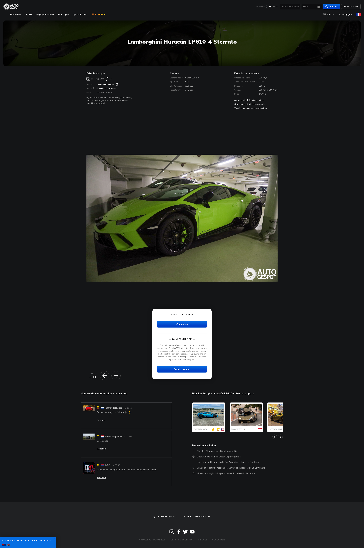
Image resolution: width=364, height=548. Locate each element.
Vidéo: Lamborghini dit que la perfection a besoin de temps (226, 473)
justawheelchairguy (105, 84)
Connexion (182, 324)
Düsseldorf (101, 88)
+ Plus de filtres (351, 6)
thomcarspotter (114, 436)
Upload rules (80, 14)
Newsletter (203, 516)
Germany (111, 88)
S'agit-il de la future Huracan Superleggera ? (219, 456)
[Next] (280, 437)
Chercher (333, 6)
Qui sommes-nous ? (165, 516)
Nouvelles (260, 7)
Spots (275, 7)
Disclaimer (218, 540)
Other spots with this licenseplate (249, 104)
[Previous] (275, 437)
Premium (100, 14)
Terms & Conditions (181, 540)
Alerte (330, 14)
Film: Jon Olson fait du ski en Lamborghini (217, 451)
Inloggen (347, 14)
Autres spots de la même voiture (249, 100)
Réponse (101, 420)
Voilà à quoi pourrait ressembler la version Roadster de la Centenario (231, 467)
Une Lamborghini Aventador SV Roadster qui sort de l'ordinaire (228, 462)
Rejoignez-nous (45, 14)
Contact (186, 516)
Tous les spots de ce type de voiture (250, 108)
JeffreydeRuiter (113, 407)
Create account (182, 369)
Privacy (202, 540)
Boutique (63, 14)
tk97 (107, 465)
